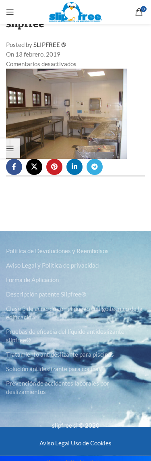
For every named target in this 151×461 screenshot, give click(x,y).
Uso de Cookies (91, 443)
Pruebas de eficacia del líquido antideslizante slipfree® (65, 335)
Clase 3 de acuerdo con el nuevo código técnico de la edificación (74, 313)
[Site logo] (75, 11)
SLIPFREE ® (49, 44)
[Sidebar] (10, 148)
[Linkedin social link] (74, 167)
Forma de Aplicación (32, 279)
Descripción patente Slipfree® (46, 294)
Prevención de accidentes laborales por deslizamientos (57, 387)
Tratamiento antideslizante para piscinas (60, 354)
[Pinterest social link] (54, 167)
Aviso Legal (54, 443)
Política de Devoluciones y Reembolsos (57, 250)
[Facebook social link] (14, 167)
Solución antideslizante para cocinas (53, 368)
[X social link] (34, 167)
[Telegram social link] (95, 167)
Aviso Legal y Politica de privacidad (52, 265)
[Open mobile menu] (10, 12)
